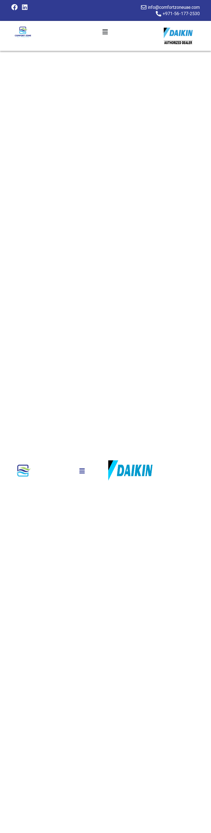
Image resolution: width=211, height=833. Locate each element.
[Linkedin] (25, 7)
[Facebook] (14, 7)
